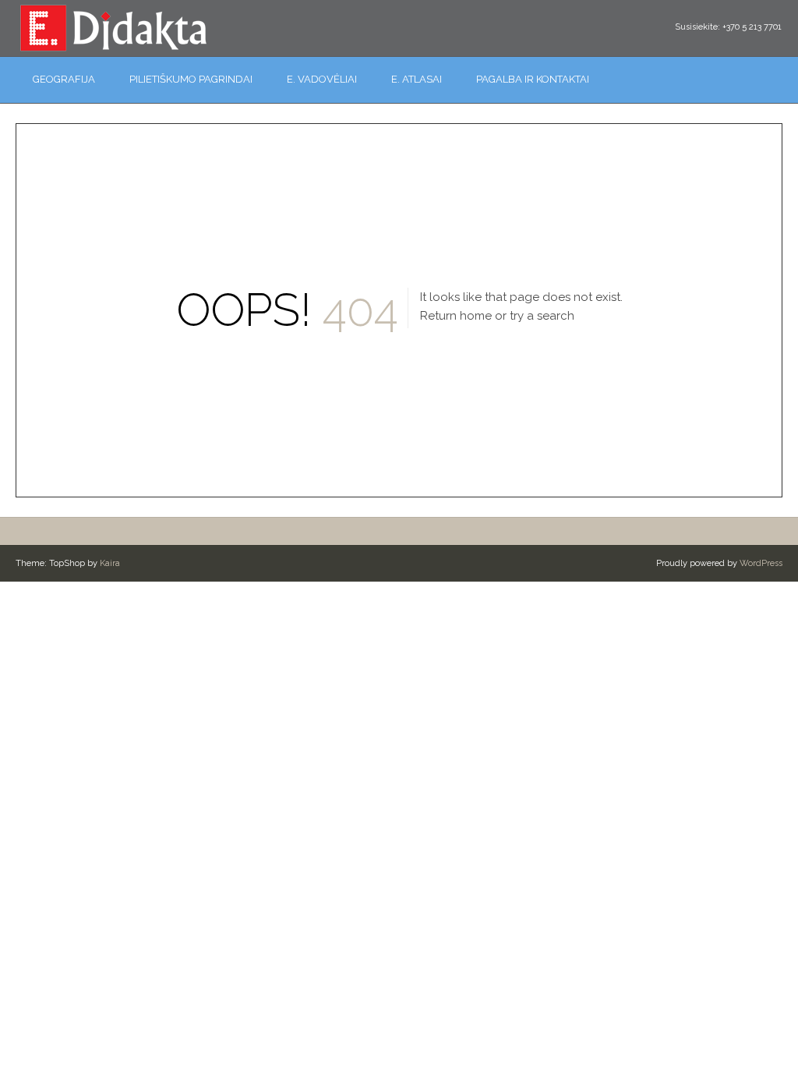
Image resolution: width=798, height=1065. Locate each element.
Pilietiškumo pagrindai (190, 79)
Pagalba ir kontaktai (532, 79)
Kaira (110, 563)
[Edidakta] (113, 27)
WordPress (761, 563)
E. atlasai (416, 79)
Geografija (64, 79)
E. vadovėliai (322, 79)
